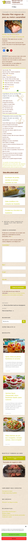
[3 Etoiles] (5, 56)
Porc (18, 34)
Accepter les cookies (14, 534)
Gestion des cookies (7, 516)
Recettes (4, 34)
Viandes (13, 34)
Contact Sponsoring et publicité (9, 493)
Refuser (14, 538)
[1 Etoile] (2, 56)
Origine (4, 36)
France (8, 36)
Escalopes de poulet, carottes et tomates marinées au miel (12, 180)
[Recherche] (24, 321)
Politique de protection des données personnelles (13, 515)
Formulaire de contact (7, 491)
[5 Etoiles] (7, 56)
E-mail (4, 272)
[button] (25, 526)
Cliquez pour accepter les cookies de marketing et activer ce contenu (14, 471)
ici (18, 65)
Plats (8, 34)
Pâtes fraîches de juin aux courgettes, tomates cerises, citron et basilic (13, 438)
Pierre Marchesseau (20, 12)
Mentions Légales (6, 513)
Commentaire (6, 245)
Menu (14, 7)
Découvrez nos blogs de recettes (10, 502)
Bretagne (14, 36)
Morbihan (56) (21, 36)
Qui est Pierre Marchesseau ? (9, 511)
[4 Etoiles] (6, 56)
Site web (4, 279)
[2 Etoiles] (3, 56)
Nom (3, 264)
